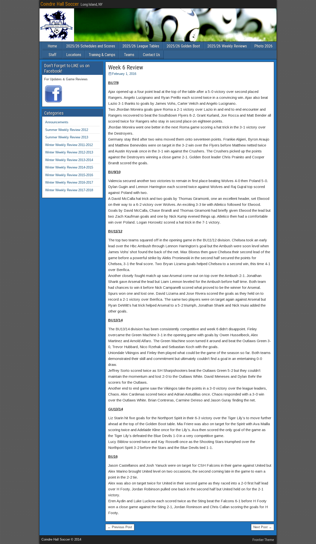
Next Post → (262, 527)
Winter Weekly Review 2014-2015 (69, 167)
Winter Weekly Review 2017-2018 (69, 190)
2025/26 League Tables (140, 46)
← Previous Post (120, 527)
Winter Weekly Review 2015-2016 (69, 175)
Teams (129, 54)
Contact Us (151, 54)
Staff (52, 54)
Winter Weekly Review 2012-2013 (69, 152)
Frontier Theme (263, 540)
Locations (73, 54)
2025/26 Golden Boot (183, 46)
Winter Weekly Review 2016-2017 (69, 182)
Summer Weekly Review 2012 (66, 130)
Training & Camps (102, 54)
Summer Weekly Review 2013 (66, 137)
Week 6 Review (125, 67)
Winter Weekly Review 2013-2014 (69, 160)
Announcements (56, 122)
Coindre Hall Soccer (59, 4)
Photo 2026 (263, 46)
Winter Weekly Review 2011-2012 (69, 145)
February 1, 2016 (124, 74)
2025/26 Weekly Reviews (227, 46)
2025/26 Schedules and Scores (90, 46)
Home (52, 46)
